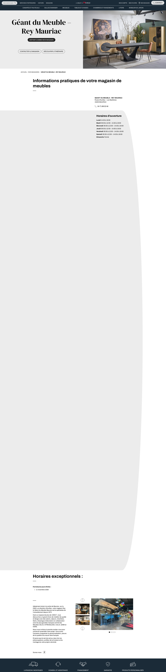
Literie (121, 7)
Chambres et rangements (103, 7)
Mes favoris (133, 3)
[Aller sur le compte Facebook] (44, 652)
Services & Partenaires (28, 3)
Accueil (24, 72)
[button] (109, 632)
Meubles (66, 7)
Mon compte (123, 3)
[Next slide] (82, 600)
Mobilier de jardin (136, 7)
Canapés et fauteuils (31, 7)
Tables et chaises (81, 7)
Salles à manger (50, 7)
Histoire (41, 3)
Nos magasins (33, 72)
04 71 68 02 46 (102, 106)
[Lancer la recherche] (15, 3)
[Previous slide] (82, 628)
